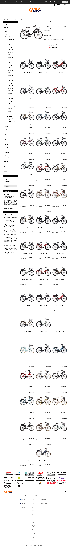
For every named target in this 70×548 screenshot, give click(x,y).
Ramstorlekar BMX (24, 506)
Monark (6, 139)
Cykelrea (5, 171)
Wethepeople (7, 159)
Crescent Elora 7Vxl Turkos (27, 279)
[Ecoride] (39, 475)
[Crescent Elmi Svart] (31, 32)
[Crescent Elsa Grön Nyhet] (43, 63)
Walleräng (7, 157)
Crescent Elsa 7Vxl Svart (59, 227)
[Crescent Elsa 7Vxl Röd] (43, 245)
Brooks (33, 503)
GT (5, 134)
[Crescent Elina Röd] (59, 296)
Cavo (32, 506)
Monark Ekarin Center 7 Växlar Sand (43, 201)
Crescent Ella (10, 52)
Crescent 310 (10, 96)
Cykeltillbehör (6, 163)
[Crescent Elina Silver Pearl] (43, 374)
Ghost (6, 129)
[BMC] (40, 472)
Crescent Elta (10, 85)
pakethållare (6, 202)
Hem (4, 19)
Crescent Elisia (10, 64)
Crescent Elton (10, 87)
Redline (6, 147)
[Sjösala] (19, 483)
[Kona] (40, 477)
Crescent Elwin (10, 91)
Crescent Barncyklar (10, 39)
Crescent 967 (10, 103)
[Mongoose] (29, 480)
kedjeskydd (15, 200)
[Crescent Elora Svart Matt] (59, 374)
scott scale (12, 205)
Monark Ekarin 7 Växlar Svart (43, 227)
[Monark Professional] (19, 480)
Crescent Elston (11, 83)
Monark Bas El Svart (27, 460)
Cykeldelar (6, 166)
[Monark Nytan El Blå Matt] (43, 452)
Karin (12, 200)
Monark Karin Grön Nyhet (11, 255)
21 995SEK (63, 205)
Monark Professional (9, 141)
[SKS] (40, 483)
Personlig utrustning (7, 168)
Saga (12, 203)
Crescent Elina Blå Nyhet (8, 241)
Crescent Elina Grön (43, 331)
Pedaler (11, 202)
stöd (6, 208)
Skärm (5, 208)
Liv (5, 137)
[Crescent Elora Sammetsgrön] (43, 400)
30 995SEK (31, 76)
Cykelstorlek (23, 507)
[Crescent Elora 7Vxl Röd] (43, 167)
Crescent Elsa (10, 80)
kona (4, 201)
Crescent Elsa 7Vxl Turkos (27, 253)
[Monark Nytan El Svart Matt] (27, 426)
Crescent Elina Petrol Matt (59, 357)
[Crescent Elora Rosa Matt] (59, 400)
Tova (11, 208)
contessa (6, 196)
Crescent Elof (10, 75)
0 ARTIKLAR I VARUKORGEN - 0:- (61, 4)
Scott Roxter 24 (8, 205)
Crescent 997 (10, 109)
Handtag (5, 200)
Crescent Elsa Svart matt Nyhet (27, 72)
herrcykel (8, 200)
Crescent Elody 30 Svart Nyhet (9, 240)
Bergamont (7, 31)
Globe (6, 132)
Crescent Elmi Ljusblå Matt (27, 357)
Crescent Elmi (23, 19)
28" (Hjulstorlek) (51, 40)
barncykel (7, 194)
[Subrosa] (61, 483)
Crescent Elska (10, 82)
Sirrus (12, 206)
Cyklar (8, 19)
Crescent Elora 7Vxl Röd (43, 175)
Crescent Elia (10, 55)
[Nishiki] (40, 480)
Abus (32, 498)
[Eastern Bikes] (29, 474)
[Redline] (61, 480)
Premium (7, 145)
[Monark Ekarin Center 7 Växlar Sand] (43, 193)
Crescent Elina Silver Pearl (43, 383)
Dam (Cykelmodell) (58, 40)
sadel (11, 203)
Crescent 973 (10, 105)
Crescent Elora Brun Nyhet (27, 124)
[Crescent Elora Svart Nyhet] (27, 89)
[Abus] (8, 472)
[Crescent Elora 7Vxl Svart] (59, 141)
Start (19, 15)
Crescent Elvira (10, 90)
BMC (6, 34)
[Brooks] (51, 472)
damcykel (5, 199)
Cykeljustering (44, 498)
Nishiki (6, 144)
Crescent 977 (10, 108)
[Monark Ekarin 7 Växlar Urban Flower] (59, 193)
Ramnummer (23, 508)
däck (8, 199)
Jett (10, 200)
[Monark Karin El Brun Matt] (43, 426)
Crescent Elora (10, 78)
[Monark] (48, 185)
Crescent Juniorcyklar (10, 114)
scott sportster (6, 206)
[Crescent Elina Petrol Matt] (59, 348)
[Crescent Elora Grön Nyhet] (43, 89)
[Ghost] (61, 474)
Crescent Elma (10, 67)
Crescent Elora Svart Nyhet (27, 98)
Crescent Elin (10, 57)
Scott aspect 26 (8, 204)
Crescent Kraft (10, 93)
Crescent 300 (10, 95)
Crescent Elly (10, 65)
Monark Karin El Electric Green (59, 434)
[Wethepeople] (19, 486)
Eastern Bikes (34, 508)
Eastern (6, 123)
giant (14, 199)
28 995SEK (31, 101)
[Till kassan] (54, 5)
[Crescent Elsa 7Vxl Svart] (59, 219)
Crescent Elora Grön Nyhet (43, 98)
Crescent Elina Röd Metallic (27, 383)
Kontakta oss (48, 15)
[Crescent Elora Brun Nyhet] (27, 115)
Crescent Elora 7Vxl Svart (59, 253)
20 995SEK (47, 231)
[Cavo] (8, 474)
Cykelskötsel (44, 499)
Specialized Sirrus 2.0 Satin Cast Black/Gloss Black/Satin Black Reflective (10, 226)
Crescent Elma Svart (27, 201)
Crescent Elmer (10, 69)
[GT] (29, 477)
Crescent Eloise (10, 77)
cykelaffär (8, 198)
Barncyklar (6, 24)
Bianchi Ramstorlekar (24, 498)
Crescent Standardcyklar (11, 121)
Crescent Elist (10, 111)
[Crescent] (31, 55)
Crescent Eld (10, 44)
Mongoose (7, 142)
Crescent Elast (10, 42)
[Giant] (8, 477)
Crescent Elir (10, 60)
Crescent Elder (10, 47)
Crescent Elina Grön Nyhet (11, 230)
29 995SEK (63, 231)
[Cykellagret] (35, 9)
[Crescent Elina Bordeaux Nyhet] (27, 141)
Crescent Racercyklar (10, 118)
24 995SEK (47, 438)
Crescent (11, 19)
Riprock (13, 202)
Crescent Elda (10, 46)
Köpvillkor (39, 15)
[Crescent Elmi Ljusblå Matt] (27, 348)
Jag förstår (65, 1)
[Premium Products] (50, 480)
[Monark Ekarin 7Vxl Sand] (59, 322)
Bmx (14, 194)
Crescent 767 (10, 101)
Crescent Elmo (10, 72)
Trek (14, 208)
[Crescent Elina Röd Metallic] (27, 374)
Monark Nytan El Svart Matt (27, 434)
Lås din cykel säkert (45, 500)
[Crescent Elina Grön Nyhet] (43, 141)
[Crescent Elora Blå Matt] (27, 400)
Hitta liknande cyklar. (52, 45)
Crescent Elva (10, 88)
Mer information (16, 2)
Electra (6, 126)
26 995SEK (47, 205)
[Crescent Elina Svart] (43, 296)
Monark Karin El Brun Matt (43, 434)
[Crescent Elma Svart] (27, 193)
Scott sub (9, 206)
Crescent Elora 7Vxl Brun (59, 175)
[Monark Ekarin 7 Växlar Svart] (43, 219)
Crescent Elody (10, 113)
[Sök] (17, 4)
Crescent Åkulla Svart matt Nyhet (10, 253)
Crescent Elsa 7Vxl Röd (43, 253)
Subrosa (6, 155)
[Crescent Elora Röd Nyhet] (59, 89)
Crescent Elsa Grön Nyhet (43, 72)
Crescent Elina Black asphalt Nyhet (60, 124)
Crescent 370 (10, 100)
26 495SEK (31, 438)
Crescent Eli (10, 54)
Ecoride (6, 124)
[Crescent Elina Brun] (27, 219)
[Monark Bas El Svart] (27, 452)
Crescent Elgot (10, 51)
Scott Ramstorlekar (24, 499)
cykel (12, 196)
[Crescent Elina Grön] (43, 322)
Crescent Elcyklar (16, 19)
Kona (6, 136)
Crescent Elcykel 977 (11, 106)
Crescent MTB (9, 116)
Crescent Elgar (10, 49)
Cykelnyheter (6, 161)
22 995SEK (47, 127)
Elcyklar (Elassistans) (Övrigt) (54, 44)
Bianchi (6, 32)
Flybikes (6, 127)
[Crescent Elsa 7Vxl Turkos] (27, 245)
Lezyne (33, 519)
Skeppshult (7, 152)
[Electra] (51, 475)
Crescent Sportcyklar (10, 119)
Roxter (9, 203)
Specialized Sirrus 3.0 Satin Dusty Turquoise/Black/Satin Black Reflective (10, 224)
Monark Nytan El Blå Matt (43, 460)
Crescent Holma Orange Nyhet (9, 242)
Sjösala (6, 150)
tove (12, 208)
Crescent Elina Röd (59, 305)
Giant (6, 131)
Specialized (7, 154)
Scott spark (15, 205)
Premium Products (35, 528)
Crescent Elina (10, 59)
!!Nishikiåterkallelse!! (45, 502)
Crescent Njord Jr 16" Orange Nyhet (10, 229)
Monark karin (11, 201)
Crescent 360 (10, 98)
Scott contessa (13, 204)
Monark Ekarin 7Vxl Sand (59, 331)
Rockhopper (6, 203)
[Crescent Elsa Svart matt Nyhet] (27, 63)
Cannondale (7, 36)
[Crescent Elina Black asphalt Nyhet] (59, 115)
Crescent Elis (10, 62)
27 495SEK (63, 386)
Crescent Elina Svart (43, 305)
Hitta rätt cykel (28, 15)
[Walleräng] (7, 486)
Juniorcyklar (6, 27)
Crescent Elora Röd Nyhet (59, 98)
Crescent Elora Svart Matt (59, 383)
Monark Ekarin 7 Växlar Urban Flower (59, 201)
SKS (32, 534)
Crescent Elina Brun (27, 227)
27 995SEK (63, 153)
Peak (8, 202)
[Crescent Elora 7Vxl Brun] (59, 167)
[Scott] (8, 483)
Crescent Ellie (10, 73)
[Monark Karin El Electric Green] (59, 426)
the (9, 208)
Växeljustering (44, 503)
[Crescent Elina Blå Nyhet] (43, 115)
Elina (12, 199)
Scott (6, 149)
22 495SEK (31, 360)
